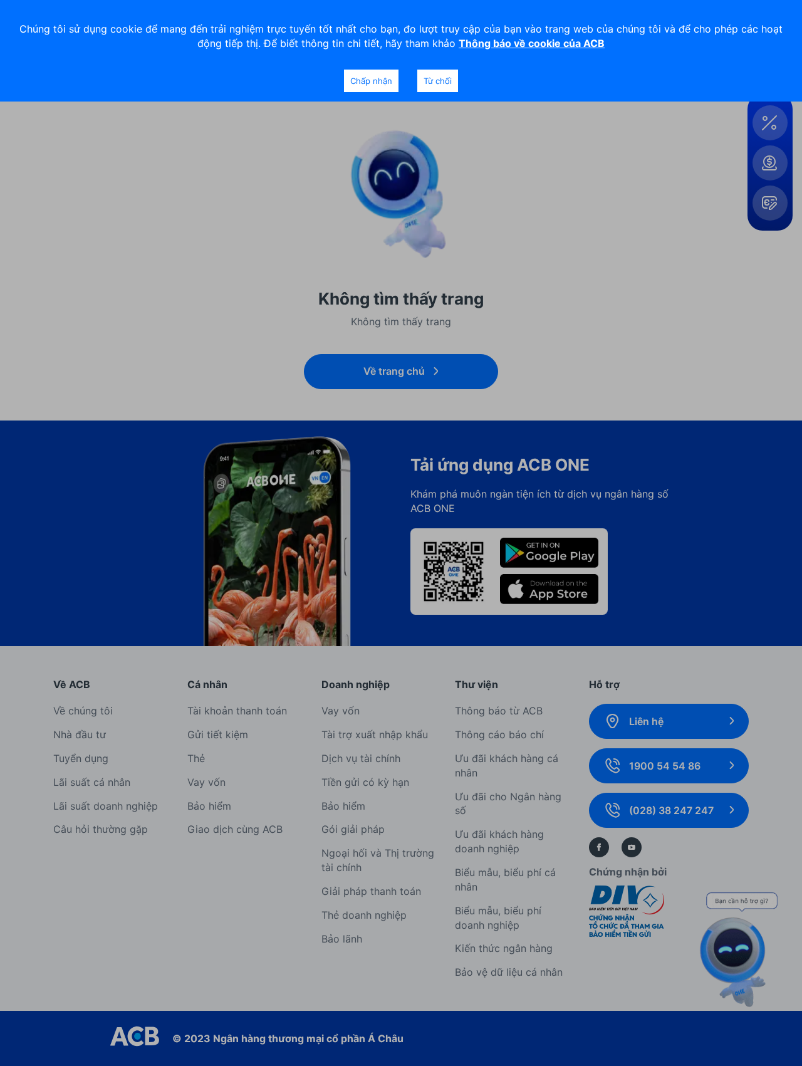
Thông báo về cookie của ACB (532, 43)
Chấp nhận (371, 81)
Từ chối (438, 81)
